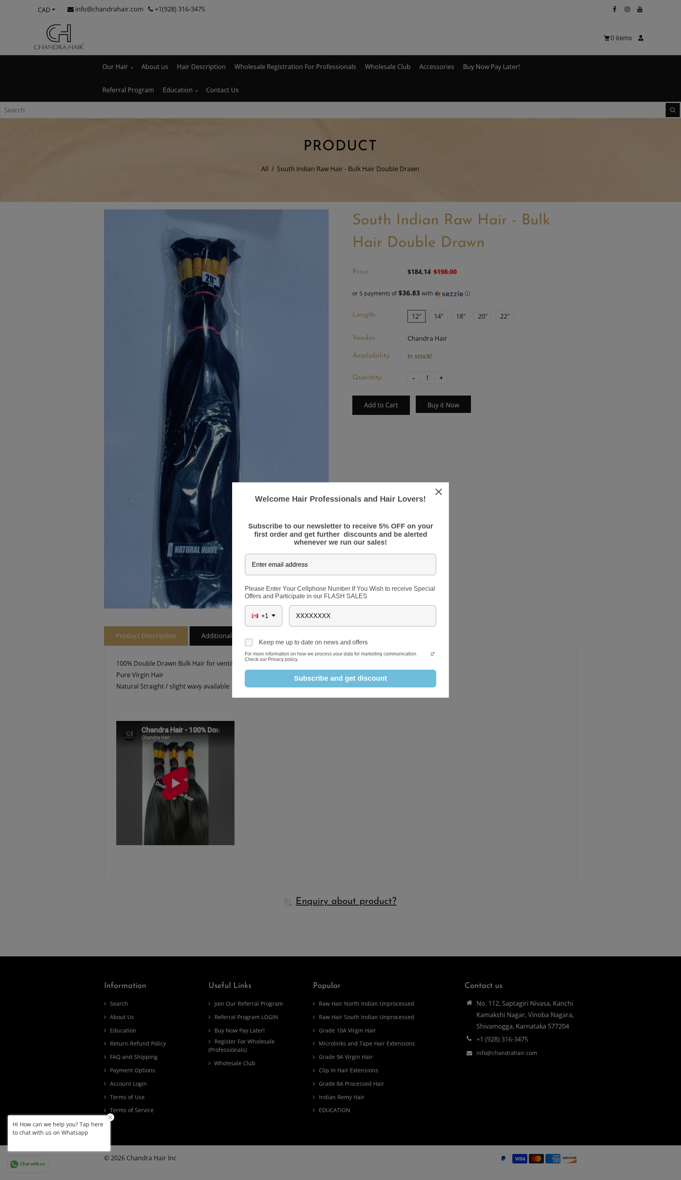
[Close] (439, 491)
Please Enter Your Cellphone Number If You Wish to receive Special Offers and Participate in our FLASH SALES (340, 592)
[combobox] (264, 616)
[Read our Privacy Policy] (432, 654)
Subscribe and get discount (340, 678)
